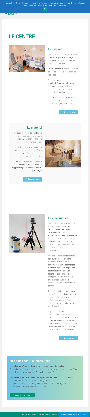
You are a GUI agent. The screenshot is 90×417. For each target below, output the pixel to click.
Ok (45, 9)
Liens (22, 414)
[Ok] (87, 6)
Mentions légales (31, 414)
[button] (68, 112)
